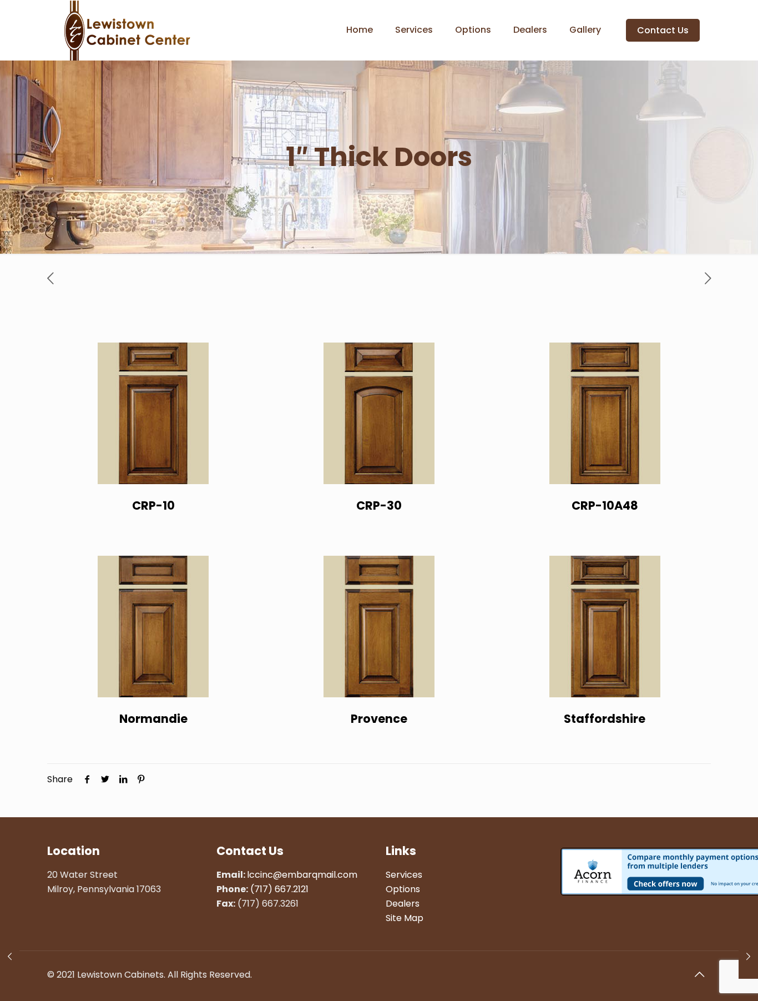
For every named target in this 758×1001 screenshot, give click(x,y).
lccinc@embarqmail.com (302, 874)
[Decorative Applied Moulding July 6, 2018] (9, 956)
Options (403, 889)
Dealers (403, 903)
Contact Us (663, 30)
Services (404, 874)
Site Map (404, 918)
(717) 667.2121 (279, 889)
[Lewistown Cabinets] (127, 30)
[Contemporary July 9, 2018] (748, 956)
